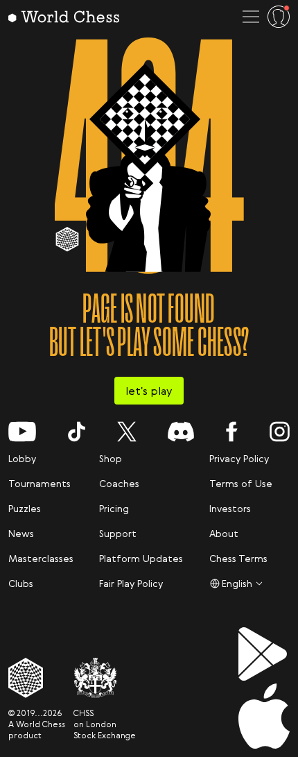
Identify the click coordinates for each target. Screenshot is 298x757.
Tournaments (39, 483)
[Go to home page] (63, 17)
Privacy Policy (239, 458)
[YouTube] (22, 431)
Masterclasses (40, 558)
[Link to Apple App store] (264, 716)
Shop (110, 458)
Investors (230, 508)
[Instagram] (280, 431)
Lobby (22, 458)
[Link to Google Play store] (264, 654)
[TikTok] (76, 431)
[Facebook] (232, 431)
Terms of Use (240, 483)
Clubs (20, 583)
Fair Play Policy (131, 583)
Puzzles (24, 508)
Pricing (114, 508)
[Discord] (181, 431)
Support (118, 533)
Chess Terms (238, 558)
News (21, 533)
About (223, 533)
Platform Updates (141, 558)
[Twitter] (127, 431)
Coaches (119, 483)
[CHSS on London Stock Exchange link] (104, 678)
